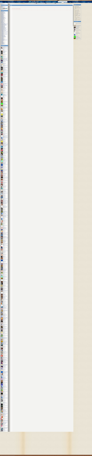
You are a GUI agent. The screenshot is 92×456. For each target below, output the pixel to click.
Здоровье (3, 14)
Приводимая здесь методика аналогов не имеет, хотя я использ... (77, 12)
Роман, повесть (3, 23)
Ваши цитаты (3, 7)
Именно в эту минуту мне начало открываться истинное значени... (77, 7)
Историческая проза (4, 24)
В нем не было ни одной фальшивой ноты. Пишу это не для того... (77, 10)
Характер (3, 40)
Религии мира (3, 20)
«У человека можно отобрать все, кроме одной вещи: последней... (77, 6)
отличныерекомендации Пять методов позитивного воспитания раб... (77, 14)
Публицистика (3, 17)
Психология (3, 15)
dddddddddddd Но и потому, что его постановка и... (77, 15)
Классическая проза (4, 28)
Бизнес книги (3, 19)
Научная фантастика (4, 27)
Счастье (2, 37)
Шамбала (3, 42)
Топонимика (3, 39)
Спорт (2, 21)
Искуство (3, 22)
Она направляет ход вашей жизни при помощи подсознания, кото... (77, 19)
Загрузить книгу (42, 2)
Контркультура (3, 35)
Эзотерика (3, 11)
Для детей (3, 13)
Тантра (2, 38)
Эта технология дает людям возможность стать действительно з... (77, 18)
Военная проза (3, 26)
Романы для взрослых (4, 29)
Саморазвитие (3, 12)
